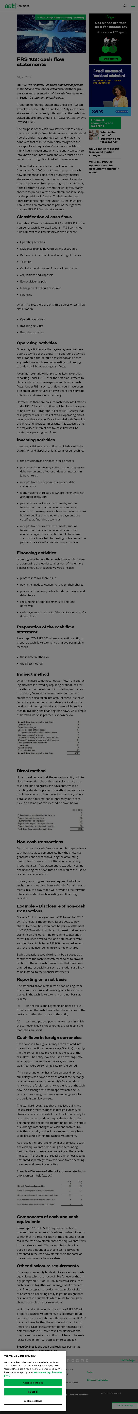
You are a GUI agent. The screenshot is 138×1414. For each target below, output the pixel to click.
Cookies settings (33, 1400)
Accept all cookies (33, 1382)
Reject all (33, 1391)
